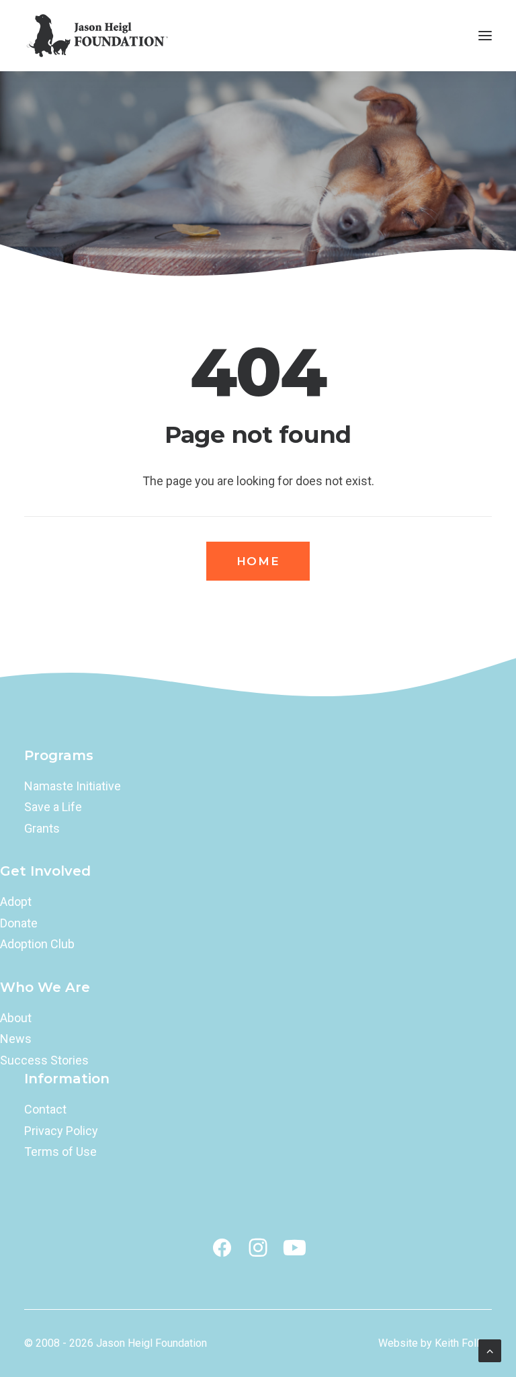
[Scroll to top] (489, 1349)
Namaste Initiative (72, 786)
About (16, 1018)
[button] (485, 35)
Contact (45, 1109)
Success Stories (44, 1060)
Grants (42, 828)
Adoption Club (37, 944)
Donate (19, 923)
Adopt (16, 901)
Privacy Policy (61, 1131)
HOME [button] (258, 561)
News (16, 1039)
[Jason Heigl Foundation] (101, 35)
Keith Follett (463, 1343)
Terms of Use (60, 1151)
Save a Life (53, 807)
